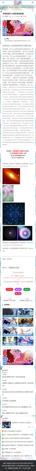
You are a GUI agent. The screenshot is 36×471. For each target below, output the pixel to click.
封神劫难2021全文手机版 (9, 300)
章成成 (8, 463)
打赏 (10, 289)
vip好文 (17, 7)
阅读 (27, 289)
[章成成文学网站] (18, 2)
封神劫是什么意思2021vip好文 (27, 300)
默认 (23, 16)
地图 (4, 463)
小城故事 (6, 16)
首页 (12, 7)
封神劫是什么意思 (14, 267)
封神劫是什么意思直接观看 (13, 13)
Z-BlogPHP (25, 468)
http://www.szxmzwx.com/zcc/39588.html (14, 278)
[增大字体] (25, 16)
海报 (19, 289)
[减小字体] (21, 16)
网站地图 (15, 468)
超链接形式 (16, 282)
